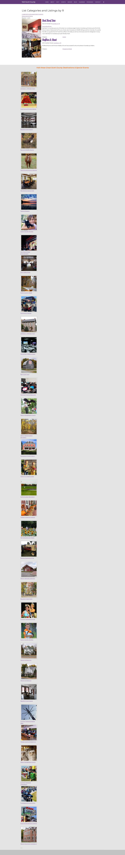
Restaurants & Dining (27, 16)
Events (63, 2)
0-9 (23, 14)
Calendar (82, 2)
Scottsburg (55, 23)
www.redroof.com (46, 26)
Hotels (64, 37)
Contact (98, 2)
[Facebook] (103, 2)
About (52, 2)
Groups (70, 2)
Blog (75, 2)
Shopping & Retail (67, 49)
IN (59, 23)
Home (47, 2)
